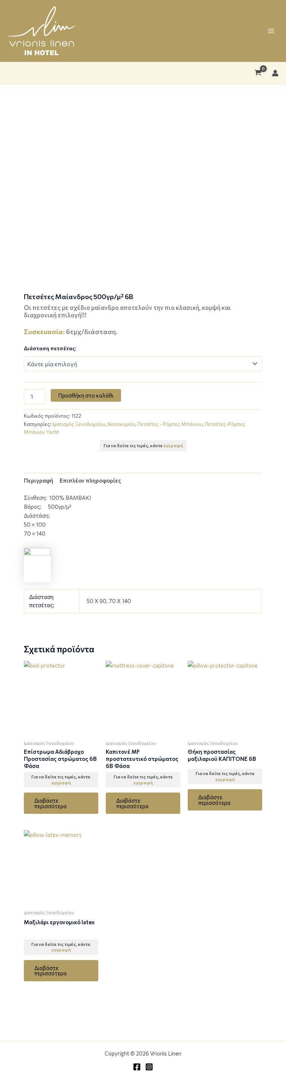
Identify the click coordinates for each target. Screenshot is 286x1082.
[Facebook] (137, 1067)
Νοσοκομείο (121, 424)
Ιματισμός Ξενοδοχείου (79, 424)
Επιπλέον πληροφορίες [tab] (90, 480)
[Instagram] (149, 1067)
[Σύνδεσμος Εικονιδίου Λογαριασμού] (275, 73)
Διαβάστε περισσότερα (50, 803)
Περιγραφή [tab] (38, 480)
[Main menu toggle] (271, 30)
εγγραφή (173, 445)
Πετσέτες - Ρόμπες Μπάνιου (170, 424)
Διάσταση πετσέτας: (50, 348)
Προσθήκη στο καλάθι (86, 395)
